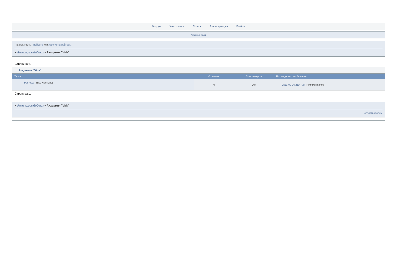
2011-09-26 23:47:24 (293, 84)
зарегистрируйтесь (59, 44)
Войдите (38, 44)
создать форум (373, 113)
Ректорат (29, 82)
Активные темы (198, 35)
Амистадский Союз (30, 52)
